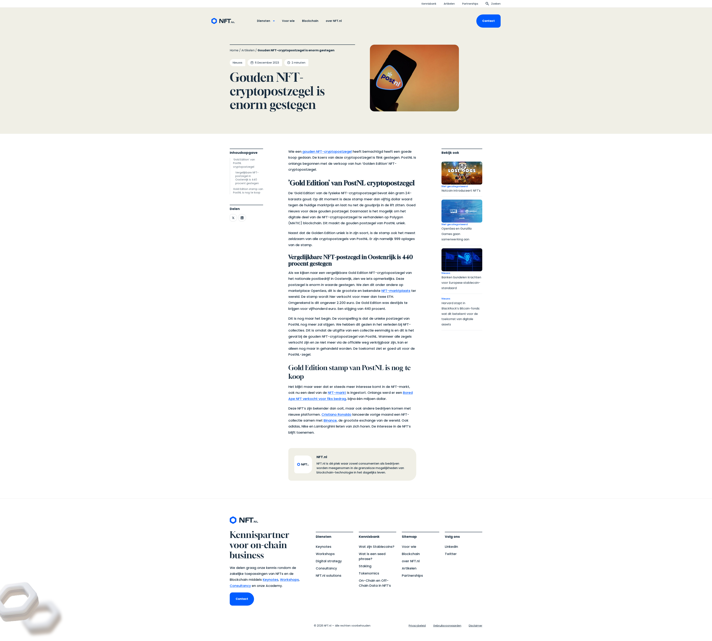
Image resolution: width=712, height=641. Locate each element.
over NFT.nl (334, 21)
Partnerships (470, 4)
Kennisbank (429, 4)
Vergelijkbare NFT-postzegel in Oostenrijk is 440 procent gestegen (247, 178)
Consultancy (240, 585)
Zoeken (496, 4)
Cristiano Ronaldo (336, 414)
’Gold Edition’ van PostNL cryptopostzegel (244, 163)
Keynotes (270, 579)
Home (234, 50)
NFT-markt (337, 392)
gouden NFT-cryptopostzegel (326, 151)
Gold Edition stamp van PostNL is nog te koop (248, 190)
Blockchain (310, 21)
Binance (330, 420)
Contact (488, 21)
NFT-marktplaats (395, 290)
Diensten (263, 21)
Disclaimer (475, 625)
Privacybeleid (417, 625)
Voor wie (288, 21)
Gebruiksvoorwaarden (447, 625)
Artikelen (449, 4)
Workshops (289, 579)
